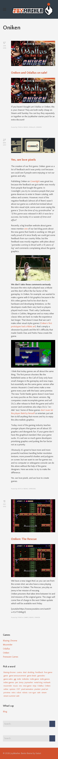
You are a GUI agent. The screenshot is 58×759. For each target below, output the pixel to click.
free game (48, 672)
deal (24, 672)
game (6, 676)
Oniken (6, 653)
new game (27, 686)
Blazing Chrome (10, 640)
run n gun (32, 693)
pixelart (37, 689)
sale (38, 693)
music (15, 686)
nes (20, 686)
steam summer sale (11, 696)
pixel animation (27, 689)
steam (44, 693)
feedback (39, 672)
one (26, 229)
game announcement (17, 676)
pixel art (45, 689)
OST (18, 689)
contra (19, 672)
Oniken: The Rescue (24, 539)
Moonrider (7, 644)
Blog (5, 711)
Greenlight (35, 181)
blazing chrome (10, 672)
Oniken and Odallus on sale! (29, 72)
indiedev (25, 679)
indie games (45, 679)
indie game (34, 679)
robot (19, 693)
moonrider (8, 686)
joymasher (29, 682)
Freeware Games (10, 657)
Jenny (21, 682)
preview (7, 693)
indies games (9, 682)
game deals (31, 676)
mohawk (46, 682)
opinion (12, 689)
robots (25, 693)
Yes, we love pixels (23, 159)
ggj (15, 679)
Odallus (6, 649)
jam (16, 682)
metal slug (38, 682)
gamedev (41, 676)
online (6, 689)
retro (13, 693)
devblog (31, 672)
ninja (34, 686)
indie (19, 679)
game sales (8, 679)
